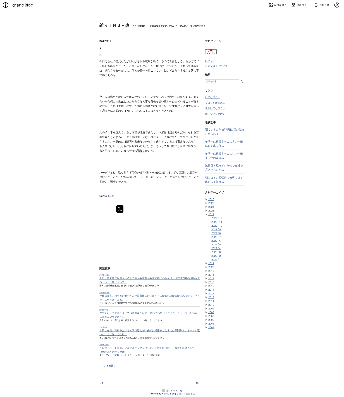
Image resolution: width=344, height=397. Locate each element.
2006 (211, 319)
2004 (211, 327)
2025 (211, 203)
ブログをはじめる (215, 102)
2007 (211, 316)
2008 (211, 312)
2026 (211, 199)
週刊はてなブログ (215, 108)
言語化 (136, 137)
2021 (211, 263)
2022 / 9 (216, 229)
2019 (211, 271)
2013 (211, 293)
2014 (211, 289)
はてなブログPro (214, 113)
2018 (211, 274)
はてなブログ (212, 97)
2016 (211, 282)
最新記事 (210, 122)
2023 (211, 210)
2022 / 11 (216, 222)
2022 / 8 (216, 233)
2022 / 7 (216, 237)
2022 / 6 (216, 240)
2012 (211, 297)
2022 (211, 214)
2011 (211, 301)
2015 (211, 286)
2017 (211, 278)
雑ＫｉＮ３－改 (114, 25)
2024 (211, 206)
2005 (211, 323)
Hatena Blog (168, 393)
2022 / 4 (216, 248)
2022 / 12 (216, 218)
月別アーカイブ (214, 192)
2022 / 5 (216, 244)
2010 (211, 304)
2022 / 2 (216, 255)
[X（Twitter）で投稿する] (119, 209)
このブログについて (216, 65)
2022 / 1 (216, 259)
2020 (211, 267)
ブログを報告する (185, 393)
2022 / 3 (216, 252)
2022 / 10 (216, 225)
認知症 (141, 150)
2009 (211, 308)
